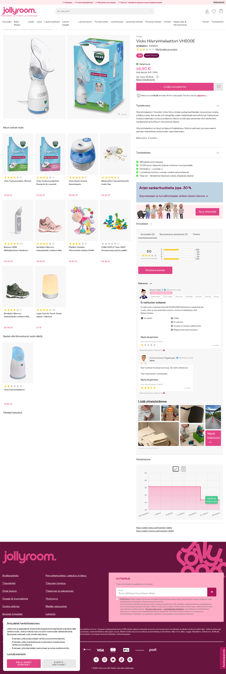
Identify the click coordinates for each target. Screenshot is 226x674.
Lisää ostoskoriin (175, 87)
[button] (214, 11)
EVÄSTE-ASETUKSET (59, 663)
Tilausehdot (9, 583)
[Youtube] (113, 659)
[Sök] (151, 10)
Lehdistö (50, 614)
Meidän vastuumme (56, 606)
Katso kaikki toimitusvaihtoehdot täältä (155, 530)
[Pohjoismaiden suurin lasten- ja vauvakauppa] (19, 10)
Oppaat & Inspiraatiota (15, 598)
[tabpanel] (34, 77)
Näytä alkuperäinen (149, 337)
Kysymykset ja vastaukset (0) (174, 234)
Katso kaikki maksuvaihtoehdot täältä (154, 527)
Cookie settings (11, 606)
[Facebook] (96, 659)
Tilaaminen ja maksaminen (60, 591)
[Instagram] (104, 659)
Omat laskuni (9, 591)
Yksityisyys (52, 598)
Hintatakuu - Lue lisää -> (151, 168)
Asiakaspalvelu (218, 2)
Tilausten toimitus (56, 583)
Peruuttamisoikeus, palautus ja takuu (66, 575)
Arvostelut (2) (148, 234)
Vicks (139, 36)
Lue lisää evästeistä (16, 654)
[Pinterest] (130, 659)
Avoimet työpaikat (12, 614)
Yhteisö (196, 234)
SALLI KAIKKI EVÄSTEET (24, 663)
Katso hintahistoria (145, 79)
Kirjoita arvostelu (155, 270)
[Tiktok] (121, 659)
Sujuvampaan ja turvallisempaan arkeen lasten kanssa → (173, 196)
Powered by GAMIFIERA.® (148, 448)
